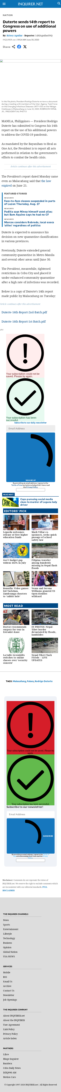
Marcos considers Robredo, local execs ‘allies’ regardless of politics (29, 223)
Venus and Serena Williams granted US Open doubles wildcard (43, 592)
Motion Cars (9, 1077)
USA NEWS (9, 956)
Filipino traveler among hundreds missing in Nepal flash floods (44, 564)
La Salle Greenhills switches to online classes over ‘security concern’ (15, 659)
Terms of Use (16, 485)
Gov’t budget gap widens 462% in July (14, 561)
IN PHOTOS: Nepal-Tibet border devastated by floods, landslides (44, 630)
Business (7, 942)
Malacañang (19, 681)
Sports (6, 924)
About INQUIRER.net (14, 1015)
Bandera (7, 1063)
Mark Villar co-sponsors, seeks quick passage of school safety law (44, 536)
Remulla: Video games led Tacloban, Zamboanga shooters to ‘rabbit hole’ (16, 592)
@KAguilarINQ (44, 35)
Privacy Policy (31, 487)
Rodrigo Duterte (44, 681)
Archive (7, 986)
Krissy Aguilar (15, 35)
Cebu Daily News (12, 1067)
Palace (30, 681)
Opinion (7, 947)
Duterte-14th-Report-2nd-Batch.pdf (24, 312)
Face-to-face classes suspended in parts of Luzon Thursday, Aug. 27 (29, 202)
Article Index (10, 1038)
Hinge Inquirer (11, 1058)
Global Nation (10, 951)
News (6, 920)
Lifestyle (7, 933)
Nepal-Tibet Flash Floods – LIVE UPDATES (42, 658)
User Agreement (11, 1024)
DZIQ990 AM (9, 1072)
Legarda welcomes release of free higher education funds (15, 535)
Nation (8, 15)
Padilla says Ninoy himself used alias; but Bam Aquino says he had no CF (28, 213)
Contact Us (8, 990)
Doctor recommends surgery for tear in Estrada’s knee (15, 629)
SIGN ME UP (31, 480)
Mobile (6, 972)
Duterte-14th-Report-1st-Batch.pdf (24, 321)
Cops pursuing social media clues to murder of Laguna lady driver (38, 501)
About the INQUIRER (14, 1020)
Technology (9, 938)
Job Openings (10, 999)
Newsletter (8, 995)
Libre (6, 1054)
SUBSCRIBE (48, 836)
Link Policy (9, 1029)
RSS (5, 976)
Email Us (7, 981)
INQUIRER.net (9, 39)
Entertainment (10, 929)
